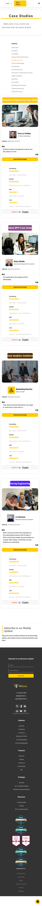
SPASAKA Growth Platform (21, 789)
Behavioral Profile (21, 736)
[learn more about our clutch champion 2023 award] (21, 820)
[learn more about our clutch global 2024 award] (21, 851)
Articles (21, 806)
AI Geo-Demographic (21, 743)
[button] (9, 3)
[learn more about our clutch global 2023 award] (21, 830)
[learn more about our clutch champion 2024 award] (21, 862)
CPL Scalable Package (21, 786)
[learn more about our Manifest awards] (21, 840)
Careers (21, 759)
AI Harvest (21, 733)
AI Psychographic (21, 739)
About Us (21, 756)
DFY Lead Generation (21, 809)
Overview (21, 782)
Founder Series (21, 802)
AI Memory (21, 729)
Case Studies (21, 766)
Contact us (21, 763)
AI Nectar (21, 726)
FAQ (21, 770)
